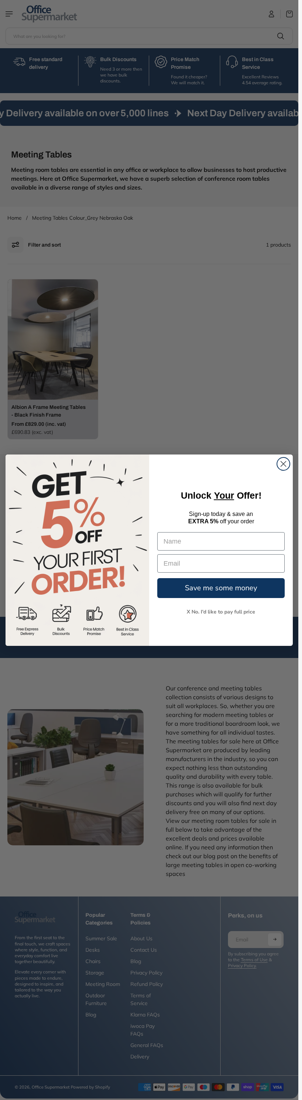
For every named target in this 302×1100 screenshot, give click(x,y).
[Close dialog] (283, 463)
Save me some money (221, 588)
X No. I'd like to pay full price (221, 611)
